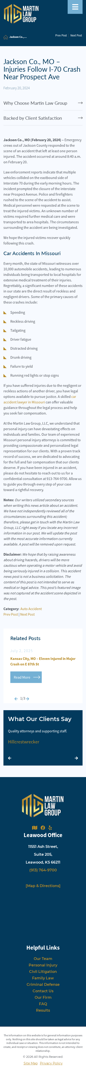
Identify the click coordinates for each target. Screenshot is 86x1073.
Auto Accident (31, 608)
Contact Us (43, 991)
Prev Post (61, 35)
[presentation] (16, 699)
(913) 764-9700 (43, 870)
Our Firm (43, 997)
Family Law (43, 978)
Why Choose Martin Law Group (35, 103)
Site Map (31, 1063)
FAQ (43, 1004)
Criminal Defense (43, 984)
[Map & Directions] (43, 886)
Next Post (76, 35)
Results (43, 1010)
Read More (22, 677)
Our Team (43, 959)
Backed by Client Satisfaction (32, 118)
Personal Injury (43, 965)
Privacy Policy (51, 1063)
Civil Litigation (43, 971)
